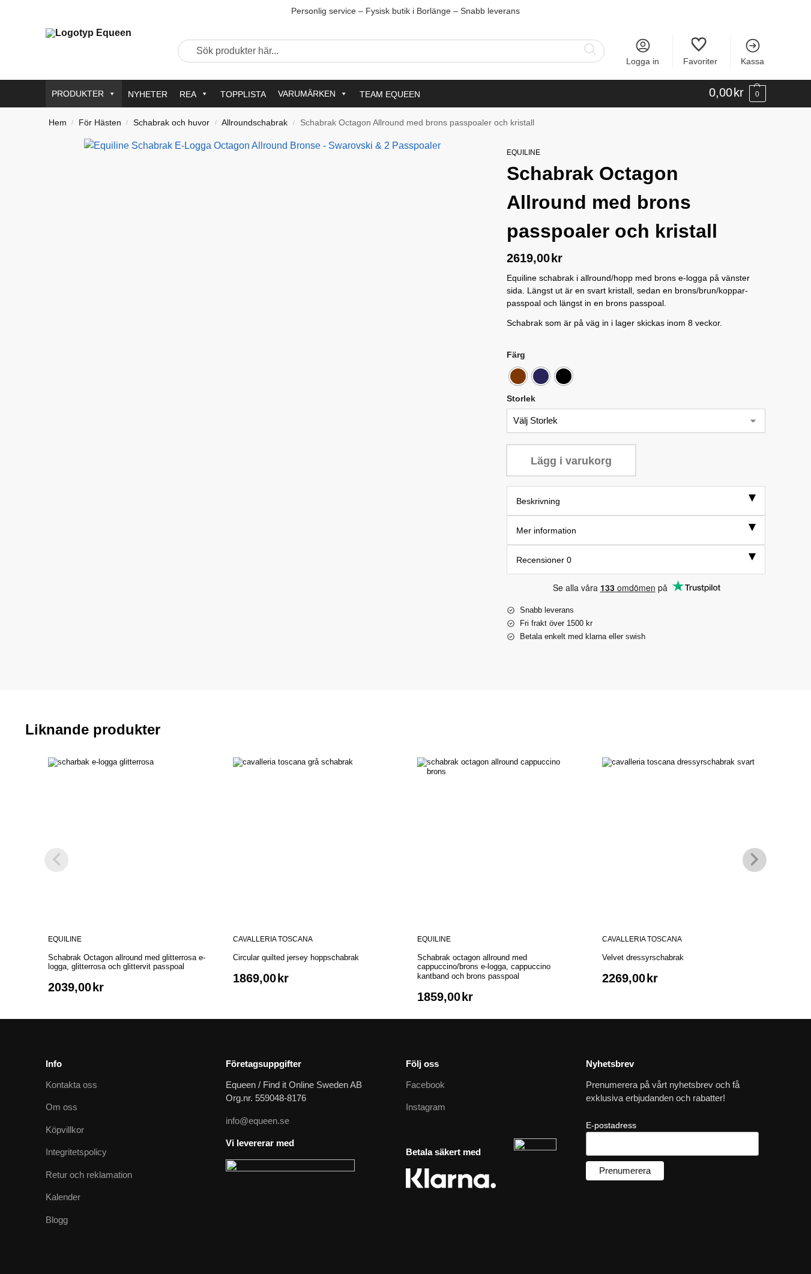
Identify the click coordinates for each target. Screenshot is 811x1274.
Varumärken (307, 93)
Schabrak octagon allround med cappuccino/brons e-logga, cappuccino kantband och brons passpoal (483, 967)
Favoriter (700, 61)
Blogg (57, 1220)
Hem (58, 122)
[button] (737, 93)
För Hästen (100, 122)
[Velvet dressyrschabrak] (682, 837)
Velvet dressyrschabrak (643, 957)
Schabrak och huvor (171, 122)
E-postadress (611, 1125)
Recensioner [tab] (543, 560)
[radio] (518, 376)
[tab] (636, 500)
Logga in (642, 61)
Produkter (78, 93)
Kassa (752, 61)
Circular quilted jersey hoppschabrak (296, 957)
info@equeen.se (257, 1121)
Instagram (425, 1107)
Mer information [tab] (546, 530)
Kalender (63, 1197)
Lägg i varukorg (571, 461)
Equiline (523, 152)
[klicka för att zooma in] (280, 335)
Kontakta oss (71, 1085)
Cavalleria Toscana (273, 939)
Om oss (61, 1107)
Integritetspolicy (76, 1152)
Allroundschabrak (255, 122)
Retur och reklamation (89, 1175)
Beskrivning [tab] (538, 501)
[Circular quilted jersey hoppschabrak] (313, 837)
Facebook (425, 1085)
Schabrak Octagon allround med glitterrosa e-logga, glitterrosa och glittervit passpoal (126, 962)
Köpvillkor (65, 1130)
